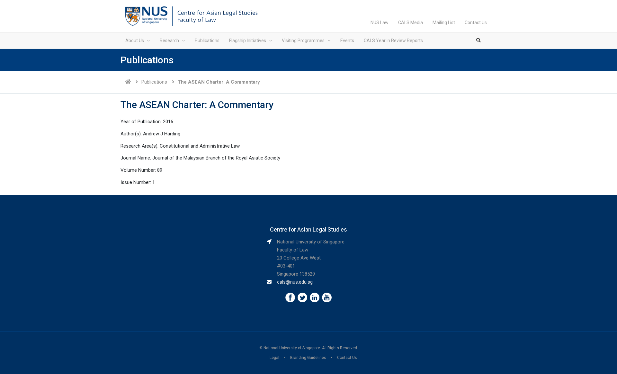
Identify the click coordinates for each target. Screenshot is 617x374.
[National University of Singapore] (146, 16)
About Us (134, 40)
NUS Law (380, 22)
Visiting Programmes (303, 40)
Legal (274, 357)
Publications (207, 40)
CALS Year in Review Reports (393, 40)
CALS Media (410, 22)
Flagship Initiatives (247, 40)
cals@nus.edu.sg (295, 282)
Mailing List (444, 22)
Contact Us (476, 22)
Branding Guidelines (308, 357)
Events (347, 40)
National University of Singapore (292, 348)
